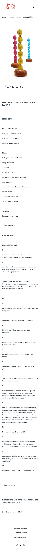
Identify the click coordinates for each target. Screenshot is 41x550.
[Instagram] (24, 545)
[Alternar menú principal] (33, 7)
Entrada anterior (20, 529)
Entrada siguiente (20, 532)
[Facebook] (17, 545)
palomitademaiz (23, 7)
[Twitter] (20, 545)
